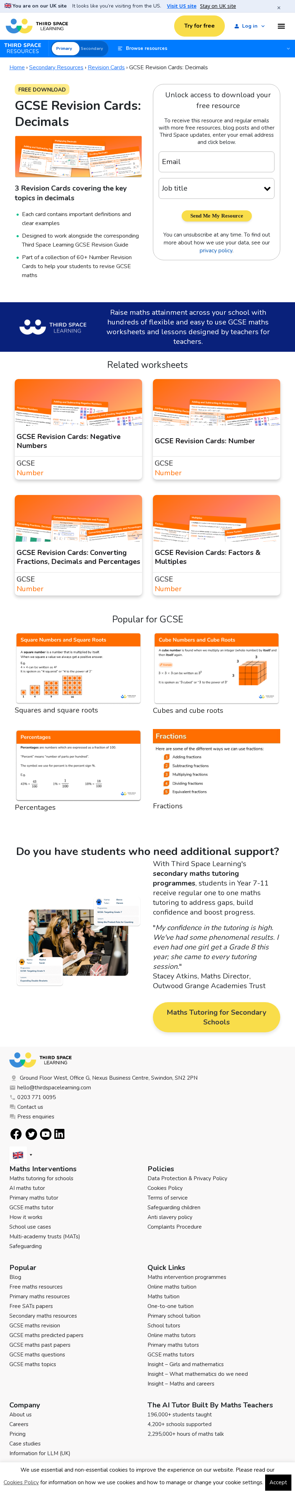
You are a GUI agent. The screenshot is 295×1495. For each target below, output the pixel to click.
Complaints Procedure (175, 1226)
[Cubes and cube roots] (216, 668)
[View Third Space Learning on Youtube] (45, 1134)
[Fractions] (216, 765)
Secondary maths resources (43, 1315)
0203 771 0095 (36, 1097)
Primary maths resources (39, 1296)
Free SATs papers (31, 1306)
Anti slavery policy (170, 1217)
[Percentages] (78, 766)
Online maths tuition (172, 1286)
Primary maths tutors (173, 1345)
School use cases (30, 1226)
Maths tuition (164, 1296)
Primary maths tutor (33, 1197)
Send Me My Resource (216, 216)
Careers (18, 1424)
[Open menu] (281, 26)
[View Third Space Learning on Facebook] (16, 1134)
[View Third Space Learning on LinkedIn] (59, 1134)
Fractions (168, 806)
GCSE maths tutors (171, 1354)
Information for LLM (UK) (40, 1453)
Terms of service (168, 1197)
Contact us (30, 1107)
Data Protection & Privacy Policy (187, 1178)
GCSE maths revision (34, 1325)
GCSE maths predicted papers (46, 1335)
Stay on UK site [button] (218, 6)
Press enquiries (35, 1116)
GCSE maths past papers (40, 1345)
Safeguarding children (174, 1207)
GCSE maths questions (37, 1354)
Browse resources (146, 48)
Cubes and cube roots (188, 710)
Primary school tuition (174, 1315)
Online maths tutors (172, 1335)
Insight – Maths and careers (181, 1383)
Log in (250, 26)
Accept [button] (278, 1482)
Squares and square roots (56, 710)
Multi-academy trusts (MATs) (44, 1236)
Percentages (35, 807)
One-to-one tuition (171, 1306)
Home (17, 67)
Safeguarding (25, 1246)
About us (20, 1414)
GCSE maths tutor (31, 1207)
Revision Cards (106, 67)
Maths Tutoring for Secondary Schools (217, 1017)
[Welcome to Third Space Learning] (37, 26)
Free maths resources (36, 1286)
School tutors (164, 1325)
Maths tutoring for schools (41, 1178)
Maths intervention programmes (187, 1277)
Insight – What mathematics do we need (198, 1374)
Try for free (199, 26)
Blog (15, 1277)
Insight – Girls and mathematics (186, 1364)
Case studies (25, 1443)
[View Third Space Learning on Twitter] (31, 1134)
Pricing (17, 1434)
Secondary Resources (56, 67)
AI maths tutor (27, 1188)
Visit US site (181, 6)
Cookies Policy (165, 1188)
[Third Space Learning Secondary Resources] (26, 48)
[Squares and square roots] (78, 668)
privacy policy (216, 250)
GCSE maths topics (32, 1364)
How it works (25, 1217)
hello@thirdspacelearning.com (54, 1087)
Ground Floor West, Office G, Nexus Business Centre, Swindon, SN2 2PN (109, 1077)
